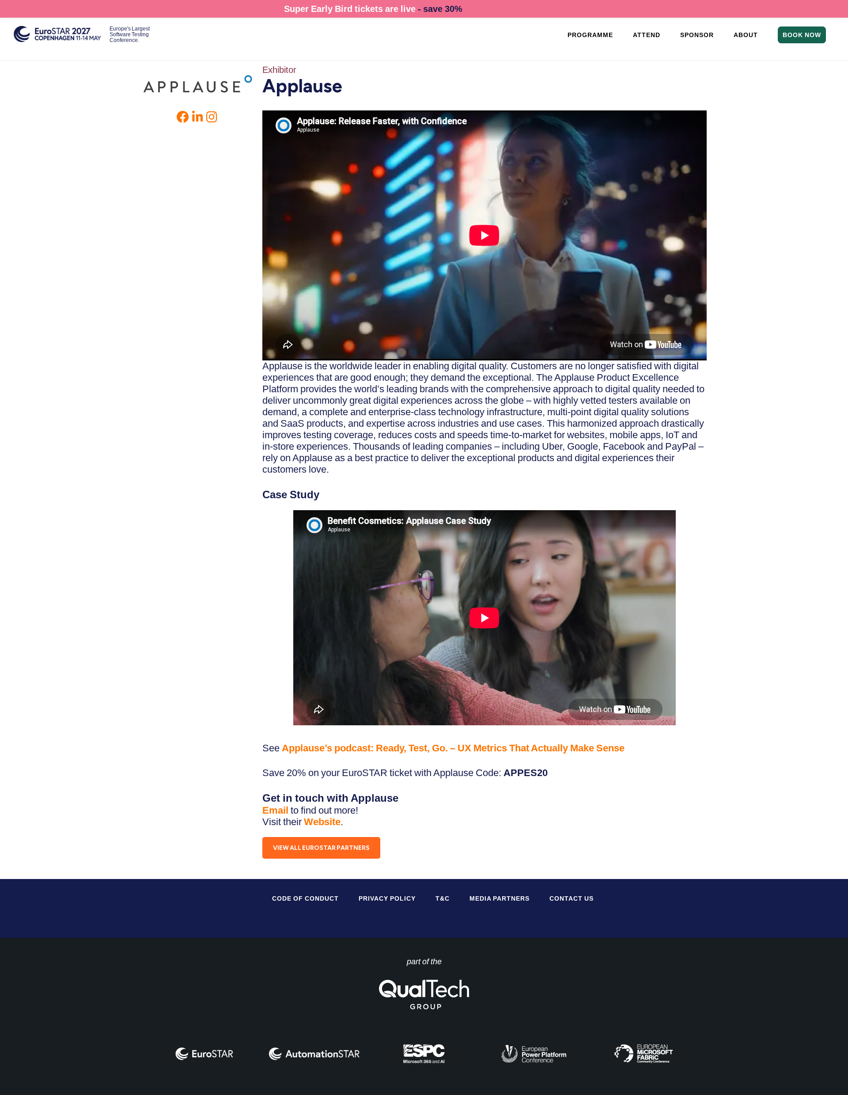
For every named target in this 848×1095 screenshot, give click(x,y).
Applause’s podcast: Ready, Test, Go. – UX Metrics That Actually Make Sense (453, 748)
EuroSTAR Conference (57, 38)
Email (276, 810)
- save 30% (440, 9)
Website (322, 821)
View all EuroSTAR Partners (321, 848)
